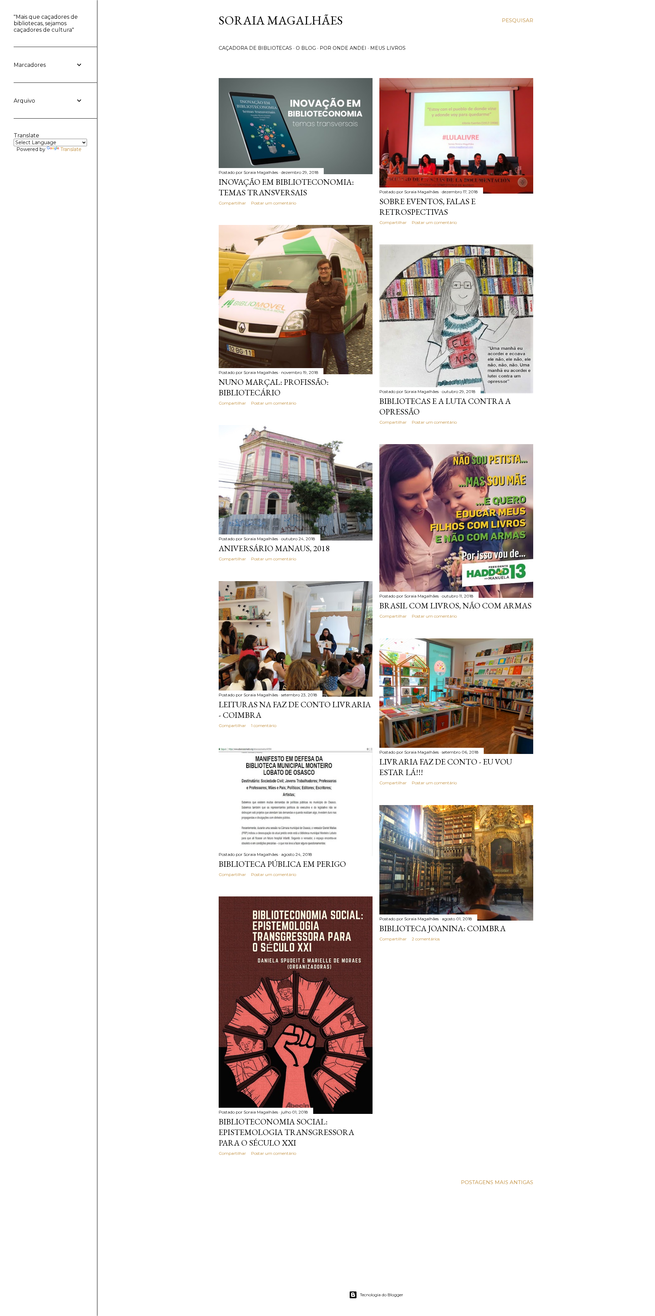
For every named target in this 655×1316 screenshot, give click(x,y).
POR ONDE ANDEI (343, 48)
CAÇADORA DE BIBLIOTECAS (255, 48)
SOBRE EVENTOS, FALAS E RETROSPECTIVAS (427, 206)
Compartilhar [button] (232, 203)
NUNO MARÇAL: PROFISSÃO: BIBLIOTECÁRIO (274, 387)
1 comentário (263, 725)
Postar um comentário (273, 203)
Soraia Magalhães (281, 20)
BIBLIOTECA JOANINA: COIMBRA (442, 928)
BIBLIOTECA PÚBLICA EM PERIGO (282, 864)
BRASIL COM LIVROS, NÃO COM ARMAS (455, 605)
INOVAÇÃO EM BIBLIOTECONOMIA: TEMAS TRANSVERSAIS (286, 187)
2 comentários (426, 938)
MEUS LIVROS (388, 48)
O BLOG (306, 48)
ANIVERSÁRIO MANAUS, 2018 (274, 548)
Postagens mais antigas (497, 1182)
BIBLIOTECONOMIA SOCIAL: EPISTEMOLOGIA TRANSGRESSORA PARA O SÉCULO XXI (286, 1132)
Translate (71, 149)
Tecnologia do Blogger (381, 1294)
